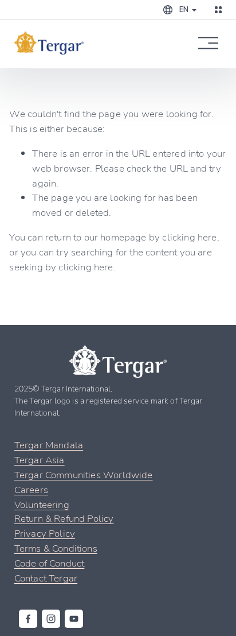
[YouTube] (74, 619)
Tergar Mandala (48, 444)
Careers (31, 489)
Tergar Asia (39, 459)
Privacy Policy (44, 533)
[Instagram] (51, 619)
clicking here (189, 236)
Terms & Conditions (55, 547)
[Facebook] (28, 619)
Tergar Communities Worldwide (83, 474)
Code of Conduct (49, 562)
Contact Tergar (45, 577)
